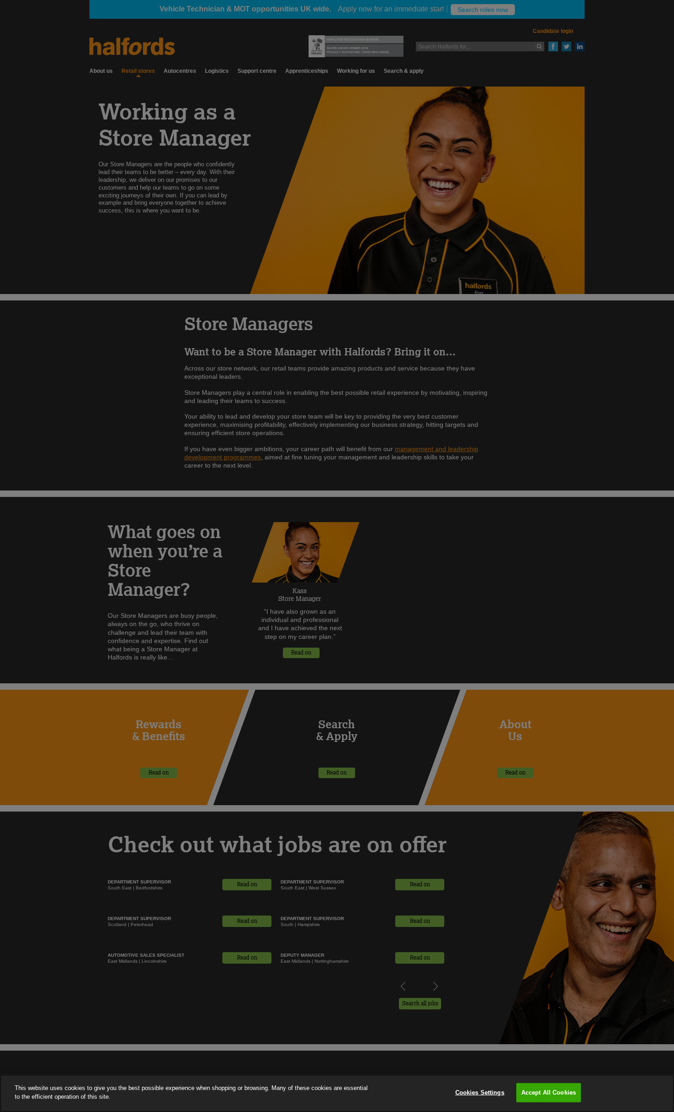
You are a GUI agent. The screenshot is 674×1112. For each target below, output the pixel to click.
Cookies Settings (479, 1092)
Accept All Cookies (548, 1092)
